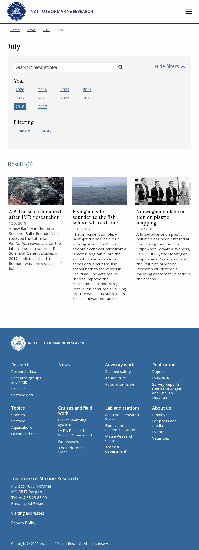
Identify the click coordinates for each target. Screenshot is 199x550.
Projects (18, 388)
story (46, 131)
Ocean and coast (25, 433)
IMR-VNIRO (162, 377)
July (60, 30)
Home (15, 30)
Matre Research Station (119, 438)
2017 (42, 106)
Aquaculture (115, 377)
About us (161, 408)
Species (18, 414)
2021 (42, 98)
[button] (188, 11)
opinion (23, 131)
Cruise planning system (72, 422)
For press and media (164, 423)
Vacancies (160, 438)
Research (20, 364)
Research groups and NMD (26, 380)
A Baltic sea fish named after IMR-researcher (35, 214)
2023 (87, 89)
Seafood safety (118, 371)
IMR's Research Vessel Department (75, 432)
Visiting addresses (27, 513)
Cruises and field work (75, 410)
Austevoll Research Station (122, 416)
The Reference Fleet (71, 449)
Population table (119, 384)
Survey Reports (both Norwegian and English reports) (167, 391)
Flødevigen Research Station (120, 427)
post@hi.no (34, 503)
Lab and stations (122, 408)
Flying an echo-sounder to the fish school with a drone (95, 217)
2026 (20, 89)
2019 (87, 98)
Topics (18, 408)
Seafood (18, 421)
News (31, 30)
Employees (162, 414)
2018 (46, 30)
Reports (159, 371)
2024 (64, 89)
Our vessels (68, 441)
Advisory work (119, 364)
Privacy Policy (23, 523)
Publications (165, 364)
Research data (23, 371)
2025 (42, 89)
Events (158, 431)
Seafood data (22, 394)
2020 (64, 98)
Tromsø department (115, 449)
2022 (20, 98)
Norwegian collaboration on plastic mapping (161, 217)
